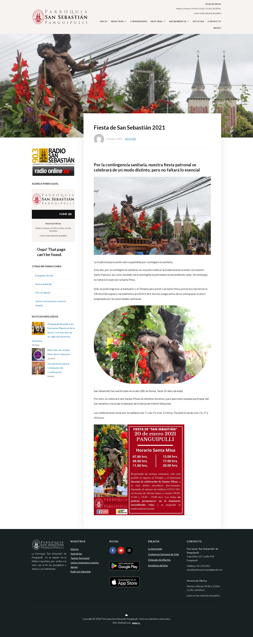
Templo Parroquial (80, 558)
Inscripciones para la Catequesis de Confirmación (58, 368)
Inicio (103, 21)
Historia (74, 549)
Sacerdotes (76, 553)
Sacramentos (177, 21)
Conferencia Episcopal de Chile (163, 554)
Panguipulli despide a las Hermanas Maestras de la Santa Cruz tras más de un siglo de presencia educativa (53, 332)
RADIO (217, 28)
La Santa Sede (155, 548)
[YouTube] (121, 550)
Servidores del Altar (158, 565)
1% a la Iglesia (42, 292)
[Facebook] (112, 550)
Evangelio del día (44, 275)
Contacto (214, 21)
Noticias (198, 21)
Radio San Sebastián (81, 571)
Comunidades (138, 21)
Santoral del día (43, 284)
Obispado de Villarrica (159, 559)
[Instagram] (129, 550)
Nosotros (117, 21)
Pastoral (157, 21)
